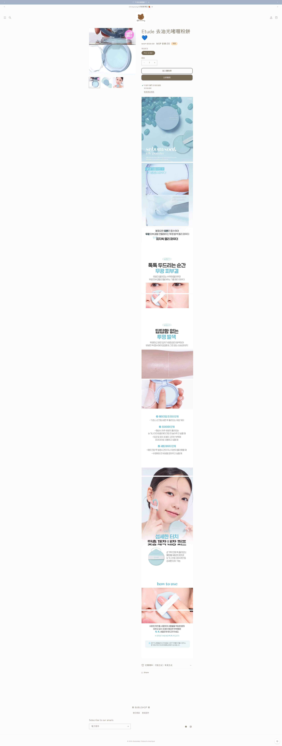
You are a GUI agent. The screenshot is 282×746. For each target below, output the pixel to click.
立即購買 (167, 77)
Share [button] (146, 672)
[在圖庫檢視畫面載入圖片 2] (106, 82)
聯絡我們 (145, 713)
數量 (143, 58)
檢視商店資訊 (149, 92)
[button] (4, 17)
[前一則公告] (4, 2)
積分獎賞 (136, 713)
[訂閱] (127, 726)
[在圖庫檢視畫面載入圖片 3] (118, 82)
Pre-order (148, 53)
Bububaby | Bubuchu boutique (144, 741)
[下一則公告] (277, 2)
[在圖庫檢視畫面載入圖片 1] (94, 82)
